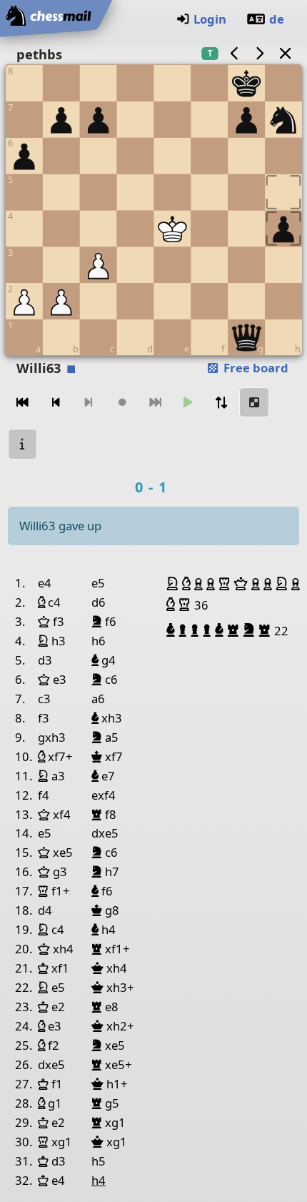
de (276, 19)
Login (209, 19)
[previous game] (234, 53)
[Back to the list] (285, 53)
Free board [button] (254, 367)
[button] (174, 584)
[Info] (23, 444)
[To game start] (23, 402)
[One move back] (56, 402)
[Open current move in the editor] (254, 402)
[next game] (260, 53)
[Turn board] (221, 402)
